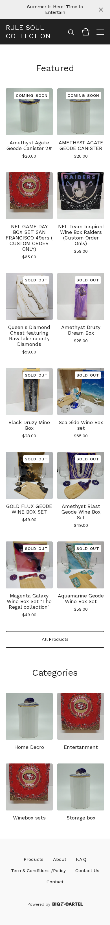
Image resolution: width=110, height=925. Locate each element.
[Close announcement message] (100, 9)
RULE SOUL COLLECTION (28, 32)
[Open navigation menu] (100, 31)
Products (33, 859)
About (59, 859)
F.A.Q (81, 859)
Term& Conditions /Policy (38, 870)
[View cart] (85, 31)
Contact (55, 881)
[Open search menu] (71, 31)
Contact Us (87, 870)
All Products (55, 639)
